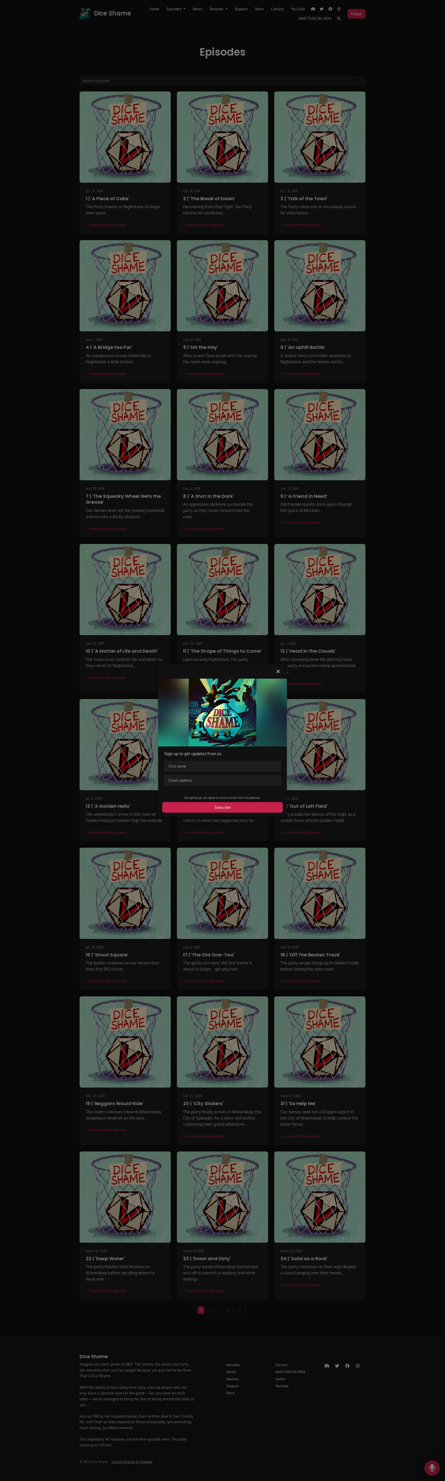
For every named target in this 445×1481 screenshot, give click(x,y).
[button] (278, 671)
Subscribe (223, 807)
